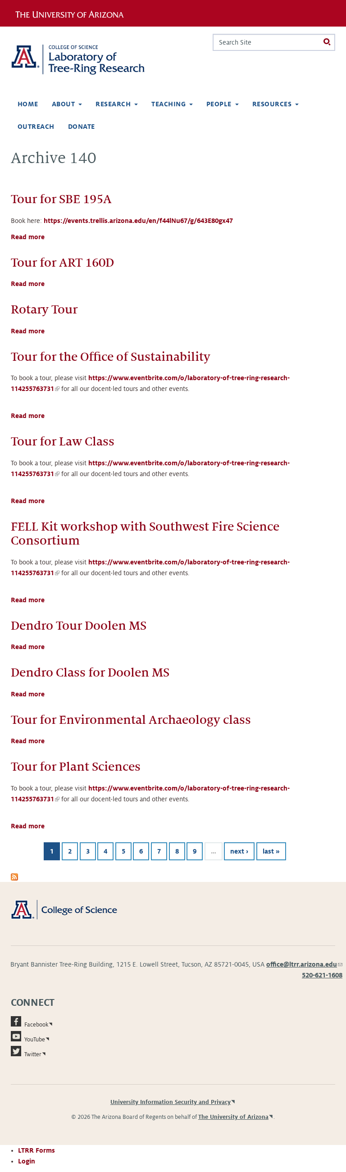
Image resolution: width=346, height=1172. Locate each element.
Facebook (36, 1025)
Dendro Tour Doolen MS (78, 625)
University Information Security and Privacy (170, 1102)
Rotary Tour (44, 309)
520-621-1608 (322, 975)
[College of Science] (74, 909)
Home (28, 104)
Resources (271, 104)
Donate (81, 126)
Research (113, 104)
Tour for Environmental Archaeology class (131, 720)
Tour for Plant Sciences (76, 766)
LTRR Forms (36, 1150)
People (219, 104)
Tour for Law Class (62, 441)
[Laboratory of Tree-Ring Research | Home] (88, 60)
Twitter (32, 1054)
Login (26, 1161)
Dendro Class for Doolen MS (90, 672)
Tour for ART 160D (62, 262)
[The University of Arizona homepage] (73, 13)
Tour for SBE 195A (61, 199)
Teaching (168, 104)
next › (239, 851)
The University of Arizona (233, 1117)
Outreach (36, 126)
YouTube (34, 1039)
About (63, 104)
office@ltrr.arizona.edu (304, 964)
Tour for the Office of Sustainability (110, 356)
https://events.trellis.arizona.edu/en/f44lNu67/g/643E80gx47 (138, 220)
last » (271, 851)
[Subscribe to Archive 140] (14, 876)
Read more (28, 237)
